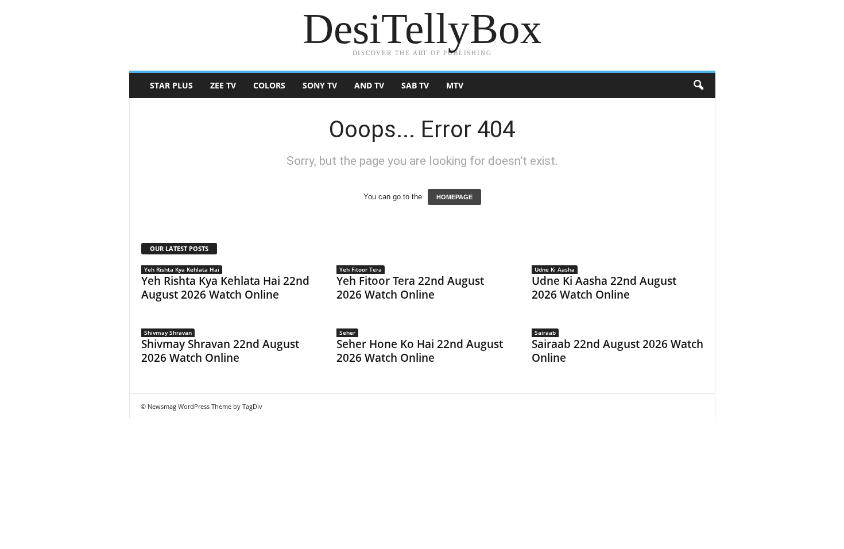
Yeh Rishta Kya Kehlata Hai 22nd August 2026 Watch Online (225, 287)
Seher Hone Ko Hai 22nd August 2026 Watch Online (419, 351)
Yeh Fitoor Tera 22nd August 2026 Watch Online (410, 287)
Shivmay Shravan (168, 332)
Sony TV (320, 85)
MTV (454, 85)
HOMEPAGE (454, 197)
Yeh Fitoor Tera (360, 269)
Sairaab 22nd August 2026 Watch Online (617, 351)
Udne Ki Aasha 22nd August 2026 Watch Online (604, 287)
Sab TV (415, 85)
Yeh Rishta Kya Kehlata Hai (181, 269)
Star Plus (171, 85)
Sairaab (545, 332)
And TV (369, 85)
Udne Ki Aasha (555, 269)
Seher (347, 332)
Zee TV (223, 85)
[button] (698, 85)
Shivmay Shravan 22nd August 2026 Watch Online (220, 351)
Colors (269, 85)
